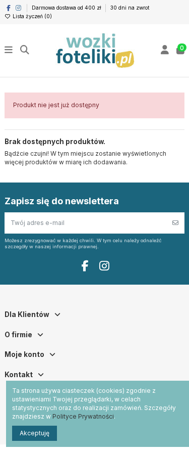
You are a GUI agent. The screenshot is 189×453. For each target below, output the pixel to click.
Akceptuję (34, 433)
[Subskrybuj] (175, 223)
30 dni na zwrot (129, 8)
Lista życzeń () (31, 16)
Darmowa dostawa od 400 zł (67, 8)
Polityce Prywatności (83, 416)
